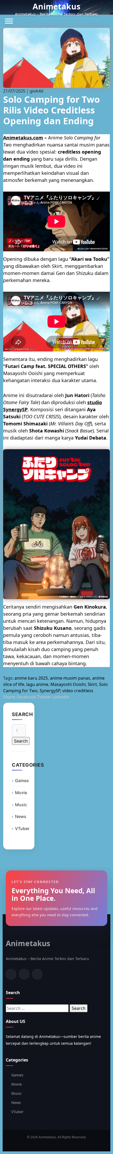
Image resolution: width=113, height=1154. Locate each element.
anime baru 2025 (31, 678)
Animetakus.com (23, 137)
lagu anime (37, 684)
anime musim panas (70, 678)
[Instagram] (37, 974)
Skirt (92, 684)
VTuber (22, 828)
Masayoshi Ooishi (68, 684)
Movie (21, 792)
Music (21, 804)
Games (22, 780)
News (20, 816)
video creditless (77, 691)
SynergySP (50, 691)
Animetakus (56, 6)
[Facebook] (11, 974)
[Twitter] (24, 974)
